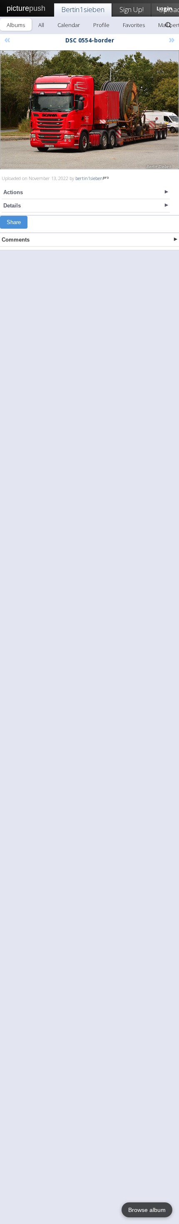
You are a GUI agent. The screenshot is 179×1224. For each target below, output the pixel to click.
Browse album (147, 1210)
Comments (16, 240)
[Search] (168, 25)
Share (14, 222)
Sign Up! (131, 9)
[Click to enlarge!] (89, 109)
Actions (13, 192)
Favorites (134, 25)
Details (12, 205)
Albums (16, 25)
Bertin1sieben (82, 9)
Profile (101, 25)
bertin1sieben (89, 178)
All (41, 25)
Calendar (68, 25)
